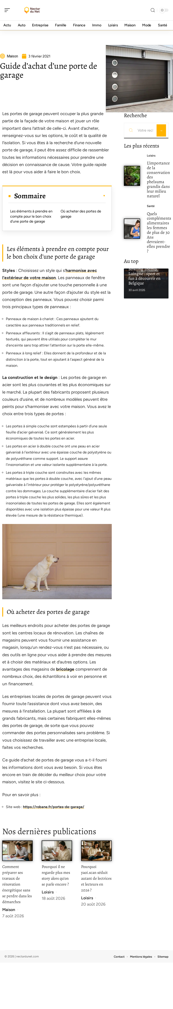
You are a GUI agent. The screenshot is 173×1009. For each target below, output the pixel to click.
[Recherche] (153, 10)
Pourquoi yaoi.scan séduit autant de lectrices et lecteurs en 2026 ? (96, 878)
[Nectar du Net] (32, 10)
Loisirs (48, 892)
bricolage (65, 669)
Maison (8, 909)
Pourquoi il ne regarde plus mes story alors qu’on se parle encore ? (56, 875)
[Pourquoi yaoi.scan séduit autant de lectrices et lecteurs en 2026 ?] (96, 851)
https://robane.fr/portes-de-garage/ (53, 807)
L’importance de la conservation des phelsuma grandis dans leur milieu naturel (158, 179)
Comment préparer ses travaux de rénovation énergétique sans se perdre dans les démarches (17, 884)
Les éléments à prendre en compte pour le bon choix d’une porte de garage (31, 216)
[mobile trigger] (8, 10)
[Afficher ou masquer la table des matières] (75, 195)
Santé (151, 206)
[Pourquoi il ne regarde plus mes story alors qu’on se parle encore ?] (57, 851)
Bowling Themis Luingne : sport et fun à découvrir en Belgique (144, 276)
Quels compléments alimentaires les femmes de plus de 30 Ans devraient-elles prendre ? (159, 232)
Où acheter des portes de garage (81, 213)
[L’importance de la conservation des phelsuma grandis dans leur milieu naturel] (132, 176)
